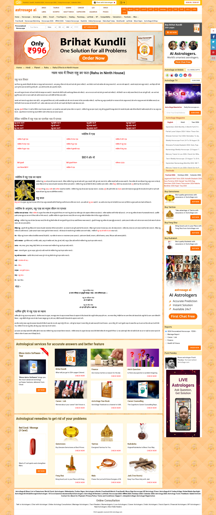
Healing (72, 17)
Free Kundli (19, 21)
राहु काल (91, 202)
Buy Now (173, 32)
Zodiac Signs (80, 491)
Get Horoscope (90, 27)
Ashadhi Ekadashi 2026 (193, 179)
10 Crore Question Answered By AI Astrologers (65, 494)
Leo (93, 8)
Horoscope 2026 (50, 2)
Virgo (105, 8)
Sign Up (196, 2)
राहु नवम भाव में (18, 128)
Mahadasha (69, 491)
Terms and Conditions (106, 496)
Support (118, 496)
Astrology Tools (174, 494)
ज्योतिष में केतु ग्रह (121, 149)
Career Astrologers (135, 504)
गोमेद (19, 265)
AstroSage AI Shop (151, 21)
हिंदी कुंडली (20, 163)
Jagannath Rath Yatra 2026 (174, 179)
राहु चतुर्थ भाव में (130, 123)
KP (97, 17)
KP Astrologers (194, 504)
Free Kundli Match (108, 491)
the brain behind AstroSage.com (187, 359)
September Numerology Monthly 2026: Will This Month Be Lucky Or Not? (184, 163)
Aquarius (93, 12)
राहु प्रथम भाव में (19, 123)
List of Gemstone (37, 491)
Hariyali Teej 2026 (185, 181)
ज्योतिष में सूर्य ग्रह (22, 139)
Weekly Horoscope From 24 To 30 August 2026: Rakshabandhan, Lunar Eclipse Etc (184, 140)
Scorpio (56, 12)
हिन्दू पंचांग (17, 202)
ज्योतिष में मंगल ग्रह (72, 139)
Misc (135, 17)
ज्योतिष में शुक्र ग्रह (23, 149)
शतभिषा (57, 189)
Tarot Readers (95, 504)
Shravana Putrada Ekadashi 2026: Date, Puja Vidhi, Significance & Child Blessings (184, 145)
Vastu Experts (164, 504)
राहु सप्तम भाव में (91, 126)
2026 (45, 17)
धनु (132, 184)
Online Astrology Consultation (60, 504)
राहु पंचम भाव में (18, 126)
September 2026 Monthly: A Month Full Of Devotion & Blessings (184, 127)
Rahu (46, 67)
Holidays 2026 (183, 175)
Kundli (32, 2)
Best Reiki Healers (115, 507)
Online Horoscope (94, 21)
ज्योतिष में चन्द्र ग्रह (23, 144)
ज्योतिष (35, 213)
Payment (82, 496)
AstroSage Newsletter (173, 107)
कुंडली (21, 109)
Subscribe (196, 80)
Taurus (56, 8)
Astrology (37, 17)
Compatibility (105, 17)
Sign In (188, 2)
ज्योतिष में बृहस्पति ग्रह (73, 149)
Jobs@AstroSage (129, 496)
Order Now (194, 348)
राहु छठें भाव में (55, 126)
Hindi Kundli (120, 21)
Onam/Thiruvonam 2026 (185, 183)
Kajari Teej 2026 (181, 186)
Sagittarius (68, 12)
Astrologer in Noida (93, 491)
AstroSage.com (117, 512)
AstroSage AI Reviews (92, 494)
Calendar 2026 (76, 2)
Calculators (117, 17)
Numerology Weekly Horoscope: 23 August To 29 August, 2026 (184, 150)
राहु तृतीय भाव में (91, 123)
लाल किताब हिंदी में (22, 167)
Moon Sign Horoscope (134, 491)
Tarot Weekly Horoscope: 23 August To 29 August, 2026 (184, 159)
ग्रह (45, 181)
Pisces (105, 12)
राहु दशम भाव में (55, 128)
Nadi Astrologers (100, 507)
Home (17, 17)
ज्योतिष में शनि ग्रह (121, 139)
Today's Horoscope (72, 21)
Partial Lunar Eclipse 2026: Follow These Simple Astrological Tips (184, 131)
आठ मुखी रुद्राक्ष (24, 270)
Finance (170, 340)
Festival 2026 (170, 175)
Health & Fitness (174, 343)
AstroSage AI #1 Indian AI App (171, 491)
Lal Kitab (129, 21)
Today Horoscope (64, 2)
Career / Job (172, 337)
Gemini (68, 8)
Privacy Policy (91, 496)
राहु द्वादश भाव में (130, 128)
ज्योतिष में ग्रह (70, 167)
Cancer (81, 8)
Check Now (80, 376)
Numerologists (107, 504)
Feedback (185, 494)
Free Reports (62, 17)
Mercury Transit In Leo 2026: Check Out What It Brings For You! (184, 154)
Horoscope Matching (32, 21)
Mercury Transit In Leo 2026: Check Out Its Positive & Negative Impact (184, 168)
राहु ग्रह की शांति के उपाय (104, 231)
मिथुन (114, 184)
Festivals (127, 17)
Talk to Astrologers (23, 504)
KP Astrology (148, 491)
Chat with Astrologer (104, 2)
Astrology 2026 (161, 494)
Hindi (28, 67)
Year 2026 (195, 122)
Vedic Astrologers (151, 504)
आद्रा (47, 189)
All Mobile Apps (193, 70)
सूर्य (105, 189)
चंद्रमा (119, 189)
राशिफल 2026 (59, 21)
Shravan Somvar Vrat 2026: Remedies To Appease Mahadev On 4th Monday (184, 136)
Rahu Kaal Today (109, 21)
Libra (44, 12)
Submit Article (195, 494)
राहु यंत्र (20, 275)
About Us (74, 496)
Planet (37, 67)
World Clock (49, 491)
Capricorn (80, 12)
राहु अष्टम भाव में (131, 126)
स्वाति (51, 189)
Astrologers (59, 491)
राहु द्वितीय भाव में (56, 123)
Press (156, 491)
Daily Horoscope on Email (193, 107)
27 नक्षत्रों (39, 189)
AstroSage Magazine (175, 118)
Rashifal (25, 2)
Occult (51, 17)
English (170, 122)
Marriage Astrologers (81, 504)
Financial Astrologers (179, 504)
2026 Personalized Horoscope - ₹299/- (182, 331)
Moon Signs (138, 21)
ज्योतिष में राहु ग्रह (121, 144)
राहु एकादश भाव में (92, 128)
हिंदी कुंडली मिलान (71, 163)
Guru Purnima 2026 (171, 181)
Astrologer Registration (146, 496)
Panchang (81, 17)
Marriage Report (173, 334)
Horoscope (26, 17)
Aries (44, 8)
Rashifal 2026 (39, 2)
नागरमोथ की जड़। (23, 260)
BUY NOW (41, 390)
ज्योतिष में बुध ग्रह (71, 144)
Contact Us (65, 496)
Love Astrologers (120, 504)
